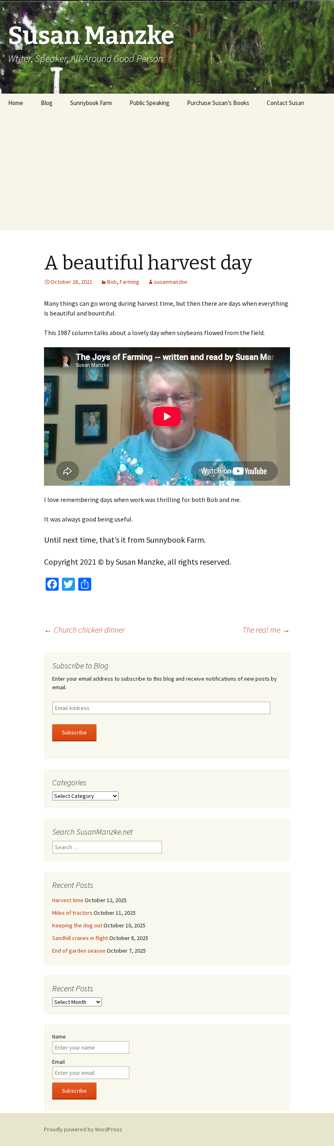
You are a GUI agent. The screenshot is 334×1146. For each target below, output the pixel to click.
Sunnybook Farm (91, 103)
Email (58, 1061)
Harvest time (68, 900)
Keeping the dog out (77, 925)
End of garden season (78, 950)
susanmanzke (170, 281)
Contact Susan (285, 103)
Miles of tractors (72, 912)
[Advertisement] (167, 173)
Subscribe (74, 732)
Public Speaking (149, 103)
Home (15, 103)
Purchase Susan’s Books (218, 103)
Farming (129, 281)
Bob (112, 281)
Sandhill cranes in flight (80, 938)
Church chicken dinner (84, 629)
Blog (47, 103)
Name (59, 1036)
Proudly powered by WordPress (83, 1129)
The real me (266, 629)
